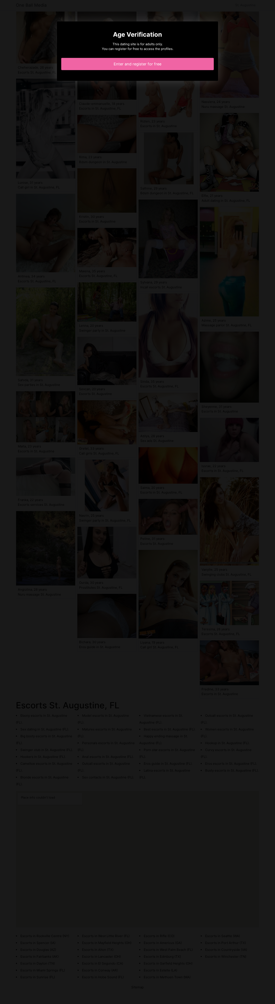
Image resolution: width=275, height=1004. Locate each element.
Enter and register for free (137, 64)
